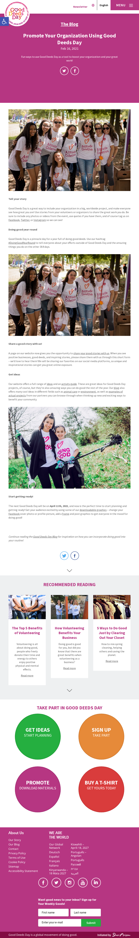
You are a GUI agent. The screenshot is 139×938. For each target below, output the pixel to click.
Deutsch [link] (54, 852)
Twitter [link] (64, 71)
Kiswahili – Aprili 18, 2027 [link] (80, 846)
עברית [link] (74, 869)
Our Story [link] (14, 840)
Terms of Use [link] (16, 858)
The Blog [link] (69, 24)
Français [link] (54, 861)
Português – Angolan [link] (78, 853)
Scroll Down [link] (69, 570)
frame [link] (65, 513)
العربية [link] (74, 873)
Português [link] (77, 860)
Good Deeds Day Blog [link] (45, 536)
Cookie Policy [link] (16, 862)
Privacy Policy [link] (17, 853)
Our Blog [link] (14, 844)
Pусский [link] (76, 864)
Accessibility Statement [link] (23, 871)
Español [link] (54, 856)
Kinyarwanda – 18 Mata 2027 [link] (58, 871)
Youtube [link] (83, 882)
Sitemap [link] (13, 866)
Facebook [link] (75, 71)
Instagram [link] (69, 882)
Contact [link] (13, 849)
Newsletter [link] (80, 6)
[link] (4, 21)
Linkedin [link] (96, 882)
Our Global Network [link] (56, 846)
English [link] (104, 5)
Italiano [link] (54, 865)
